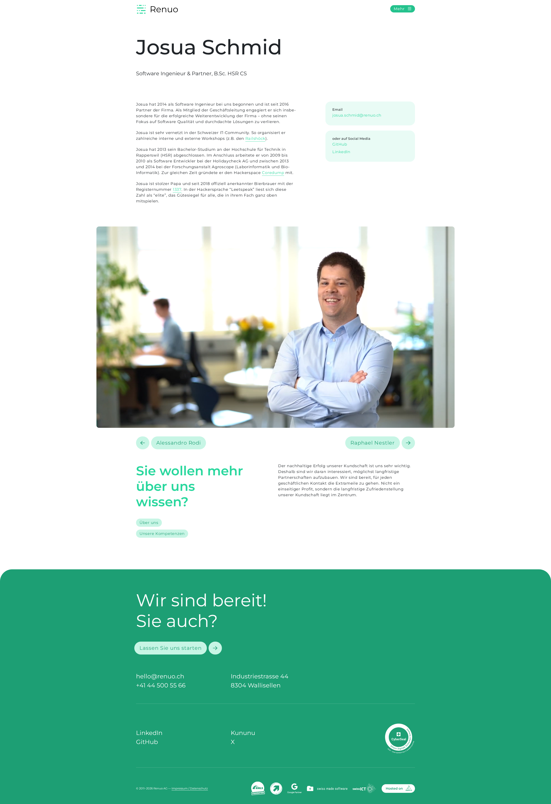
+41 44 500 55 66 (161, 685)
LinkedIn (341, 151)
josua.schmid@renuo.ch (356, 115)
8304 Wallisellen (256, 685)
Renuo (164, 9)
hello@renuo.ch (160, 676)
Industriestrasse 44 (259, 676)
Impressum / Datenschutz (190, 788)
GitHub (339, 144)
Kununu (243, 732)
